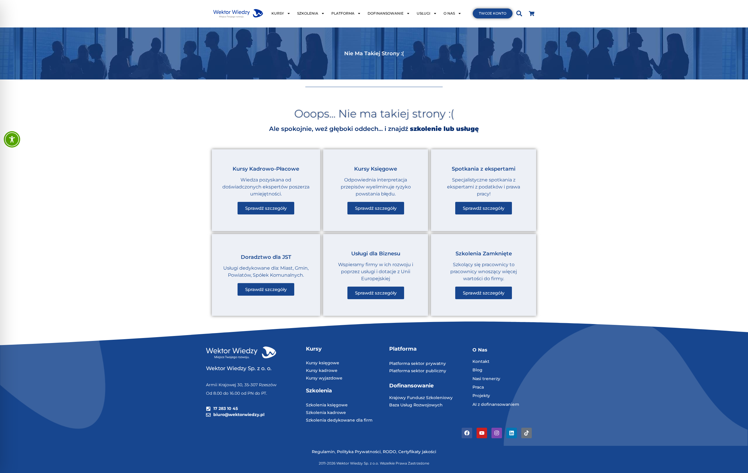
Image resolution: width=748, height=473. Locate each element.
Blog (477, 369)
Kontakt (480, 361)
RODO (389, 451)
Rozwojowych (428, 405)
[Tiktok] (526, 433)
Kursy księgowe (322, 362)
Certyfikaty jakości (417, 451)
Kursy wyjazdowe (324, 378)
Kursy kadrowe (321, 370)
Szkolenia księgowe (327, 405)
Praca (478, 387)
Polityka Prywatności (359, 451)
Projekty (481, 395)
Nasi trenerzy (486, 378)
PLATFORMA (342, 13)
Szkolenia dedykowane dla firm (339, 420)
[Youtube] (482, 433)
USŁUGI (423, 13)
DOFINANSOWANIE (386, 13)
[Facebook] (467, 433)
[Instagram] (496, 433)
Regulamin (323, 451)
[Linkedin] (511, 433)
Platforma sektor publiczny (417, 370)
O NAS (449, 13)
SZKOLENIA (307, 13)
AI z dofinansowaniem (495, 404)
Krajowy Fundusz (407, 397)
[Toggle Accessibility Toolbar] (12, 139)
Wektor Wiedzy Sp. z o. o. (239, 368)
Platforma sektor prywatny (417, 363)
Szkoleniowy (439, 397)
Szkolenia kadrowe (326, 412)
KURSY (277, 13)
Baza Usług (401, 405)
